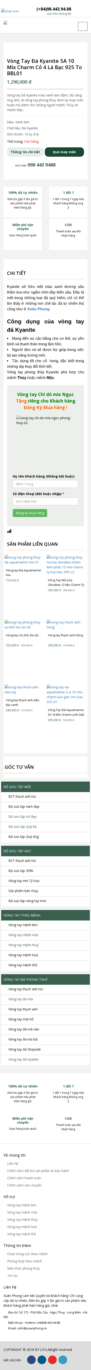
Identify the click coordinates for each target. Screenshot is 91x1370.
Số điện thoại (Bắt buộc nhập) (38, 494)
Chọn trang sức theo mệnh (27, 1254)
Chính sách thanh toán (24, 1178)
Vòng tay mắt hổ (20, 1019)
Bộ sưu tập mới (17, 787)
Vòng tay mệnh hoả (23, 955)
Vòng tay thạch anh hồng (65, 635)
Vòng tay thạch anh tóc (25, 989)
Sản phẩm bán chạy (23, 891)
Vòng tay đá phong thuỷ (26, 979)
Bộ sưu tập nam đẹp (23, 806)
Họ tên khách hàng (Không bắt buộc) (44, 476)
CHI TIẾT (22, 560)
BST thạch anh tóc (22, 796)
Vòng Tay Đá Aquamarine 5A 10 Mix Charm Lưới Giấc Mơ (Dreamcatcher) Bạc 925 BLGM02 (66, 712)
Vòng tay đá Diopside (24, 1049)
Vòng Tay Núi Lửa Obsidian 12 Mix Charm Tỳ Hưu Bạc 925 (66, 582)
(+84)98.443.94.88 (53, 11)
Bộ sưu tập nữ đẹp (22, 816)
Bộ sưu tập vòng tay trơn (27, 901)
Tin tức (12, 1275)
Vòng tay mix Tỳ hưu (23, 880)
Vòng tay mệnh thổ (22, 965)
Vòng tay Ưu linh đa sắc (22, 635)
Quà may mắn (64, 152)
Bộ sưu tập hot (17, 851)
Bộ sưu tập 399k (20, 870)
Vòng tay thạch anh (23, 1009)
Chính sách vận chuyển (24, 1185)
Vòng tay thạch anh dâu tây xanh (22, 702)
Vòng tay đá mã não (23, 1029)
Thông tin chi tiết (25, 152)
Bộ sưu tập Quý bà (22, 826)
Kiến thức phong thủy (23, 1268)
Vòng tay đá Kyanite (23, 1059)
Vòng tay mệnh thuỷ (23, 945)
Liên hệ (12, 1163)
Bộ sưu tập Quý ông (23, 836)
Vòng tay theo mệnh (22, 915)
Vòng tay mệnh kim (23, 925)
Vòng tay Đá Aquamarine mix (23, 572)
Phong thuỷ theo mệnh (24, 1261)
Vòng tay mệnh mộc (23, 935)
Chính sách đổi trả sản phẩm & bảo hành (38, 1170)
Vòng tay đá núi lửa (23, 1039)
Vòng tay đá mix (20, 999)
